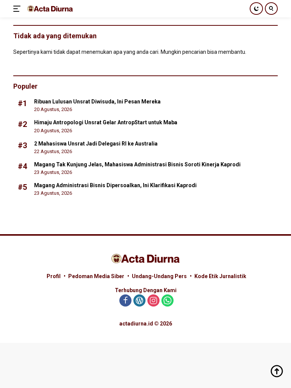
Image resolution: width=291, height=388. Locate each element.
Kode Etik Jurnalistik (220, 276)
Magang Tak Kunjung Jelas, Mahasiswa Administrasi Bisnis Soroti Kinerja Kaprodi (137, 164)
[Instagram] (153, 301)
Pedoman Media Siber (96, 276)
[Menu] (18, 8)
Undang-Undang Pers (159, 276)
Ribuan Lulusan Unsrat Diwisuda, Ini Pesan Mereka (97, 102)
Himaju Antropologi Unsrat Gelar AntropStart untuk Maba (105, 122)
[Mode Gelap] (256, 8)
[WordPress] (139, 301)
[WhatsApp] (167, 301)
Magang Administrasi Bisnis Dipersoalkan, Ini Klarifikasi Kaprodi (115, 185)
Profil (54, 276)
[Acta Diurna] (49, 8)
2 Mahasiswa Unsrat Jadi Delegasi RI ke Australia (96, 144)
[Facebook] (125, 301)
